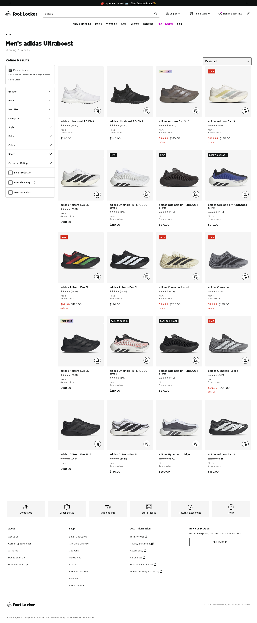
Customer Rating (18, 163)
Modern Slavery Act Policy (144, 571)
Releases (148, 23)
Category (13, 118)
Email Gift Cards (78, 536)
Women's (111, 23)
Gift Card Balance (79, 543)
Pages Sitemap (16, 557)
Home (8, 34)
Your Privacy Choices (141, 564)
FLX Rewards (165, 23)
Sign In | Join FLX (232, 13)
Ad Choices (136, 557)
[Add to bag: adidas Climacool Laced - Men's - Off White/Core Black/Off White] (196, 276)
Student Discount (78, 571)
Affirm (72, 564)
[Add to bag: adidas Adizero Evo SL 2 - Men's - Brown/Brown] (196, 110)
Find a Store (14, 79)
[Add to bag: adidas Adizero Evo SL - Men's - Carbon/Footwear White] (245, 110)
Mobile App (75, 557)
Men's (98, 23)
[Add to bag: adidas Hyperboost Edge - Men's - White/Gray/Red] (196, 444)
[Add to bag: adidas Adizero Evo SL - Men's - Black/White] (97, 194)
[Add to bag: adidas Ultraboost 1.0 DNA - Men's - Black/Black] (147, 110)
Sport (11, 154)
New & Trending (82, 23)
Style (11, 127)
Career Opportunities (19, 543)
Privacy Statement (140, 543)
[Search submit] (156, 13)
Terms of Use (137, 536)
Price (11, 136)
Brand (11, 100)
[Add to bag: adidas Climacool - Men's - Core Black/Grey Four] (245, 276)
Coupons (74, 550)
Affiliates (13, 550)
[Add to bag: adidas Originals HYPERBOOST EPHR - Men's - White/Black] (147, 194)
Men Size (13, 109)
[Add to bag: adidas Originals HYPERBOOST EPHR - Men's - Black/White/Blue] (245, 194)
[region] (128, 3)
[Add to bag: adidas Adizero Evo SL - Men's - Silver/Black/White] (147, 444)
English (173, 13)
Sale (179, 23)
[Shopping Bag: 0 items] (249, 13)
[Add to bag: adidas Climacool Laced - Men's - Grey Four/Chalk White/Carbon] (245, 360)
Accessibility (136, 550)
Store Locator (76, 585)
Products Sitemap (18, 564)
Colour (12, 145)
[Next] (247, 3)
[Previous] (10, 3)
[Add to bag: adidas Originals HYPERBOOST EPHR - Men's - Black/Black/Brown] (196, 194)
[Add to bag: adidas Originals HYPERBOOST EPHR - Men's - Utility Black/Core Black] (196, 360)
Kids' (124, 23)
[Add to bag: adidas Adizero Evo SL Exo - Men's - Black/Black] (97, 444)
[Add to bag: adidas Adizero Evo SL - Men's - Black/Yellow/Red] (97, 276)
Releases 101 (76, 578)
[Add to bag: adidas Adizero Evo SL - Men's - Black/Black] (97, 360)
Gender (12, 91)
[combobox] (101, 13)
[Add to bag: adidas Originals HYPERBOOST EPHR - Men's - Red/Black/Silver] (147, 360)
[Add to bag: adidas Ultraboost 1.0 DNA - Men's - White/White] (97, 110)
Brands (135, 23)
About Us (13, 536)
